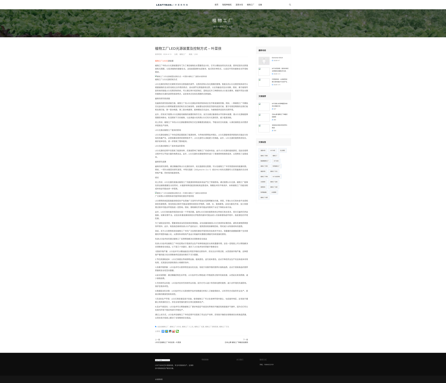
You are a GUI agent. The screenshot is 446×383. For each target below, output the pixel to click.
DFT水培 (276, 161)
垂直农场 (263, 171)
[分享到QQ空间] (166, 331)
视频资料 (263, 187)
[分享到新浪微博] (173, 331)
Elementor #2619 (277, 58)
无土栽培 (282, 150)
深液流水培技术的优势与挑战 (279, 126)
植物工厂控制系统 (211, 327)
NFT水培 (272, 150)
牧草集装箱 (263, 192)
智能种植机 (227, 4)
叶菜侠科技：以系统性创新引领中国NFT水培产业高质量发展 (280, 81)
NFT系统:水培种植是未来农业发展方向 (279, 105)
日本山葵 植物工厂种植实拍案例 (236, 342)
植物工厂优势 (264, 166)
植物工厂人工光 (187, 327)
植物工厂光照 (264, 197)
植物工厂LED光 (161, 61)
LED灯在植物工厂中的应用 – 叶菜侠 (168, 342)
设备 (260, 4)
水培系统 (263, 181)
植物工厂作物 (264, 176)
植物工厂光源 (199, 327)
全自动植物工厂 (163, 327)
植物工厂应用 (273, 181)
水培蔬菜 (274, 192)
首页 (216, 4)
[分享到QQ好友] (170, 331)
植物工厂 (250, 4)
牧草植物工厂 (276, 166)
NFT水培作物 (276, 176)
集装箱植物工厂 (265, 161)
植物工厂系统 (264, 155)
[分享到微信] (177, 331)
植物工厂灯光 (224, 327)
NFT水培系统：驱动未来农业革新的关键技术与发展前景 (280, 70)
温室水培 (239, 4)
